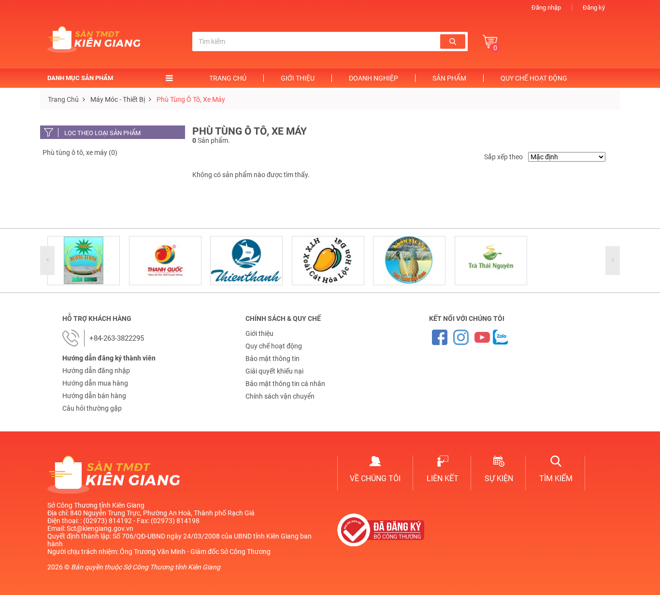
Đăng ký (594, 7)
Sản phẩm (449, 78)
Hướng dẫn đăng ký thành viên (109, 358)
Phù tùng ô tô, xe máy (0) (80, 152)
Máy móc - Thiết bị (117, 99)
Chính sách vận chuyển (280, 396)
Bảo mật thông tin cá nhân (285, 383)
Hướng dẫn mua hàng (95, 383)
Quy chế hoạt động (534, 78)
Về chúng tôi (375, 478)
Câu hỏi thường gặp (92, 408)
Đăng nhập (546, 7)
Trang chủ (227, 78)
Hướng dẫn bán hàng (94, 396)
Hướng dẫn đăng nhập (96, 370)
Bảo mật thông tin (272, 358)
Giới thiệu (298, 78)
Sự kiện (499, 478)
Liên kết (443, 478)
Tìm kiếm (556, 478)
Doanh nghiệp (373, 78)
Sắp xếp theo (503, 157)
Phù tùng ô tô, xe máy (191, 99)
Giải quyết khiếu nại (274, 371)
